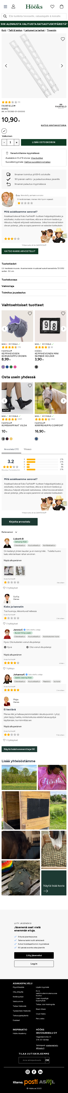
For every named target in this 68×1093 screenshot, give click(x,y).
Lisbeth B (18, 539)
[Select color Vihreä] (11, 366)
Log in (34, 963)
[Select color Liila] (3, 366)
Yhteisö (27, 449)
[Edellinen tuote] (4, 329)
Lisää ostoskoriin (43, 142)
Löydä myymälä (42, 987)
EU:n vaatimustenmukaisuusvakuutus (46, 993)
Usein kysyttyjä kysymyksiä (42, 999)
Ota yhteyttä (18, 992)
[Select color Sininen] (7, 366)
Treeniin (51, 30)
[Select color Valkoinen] (4, 131)
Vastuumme (18, 1001)
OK (47, 1060)
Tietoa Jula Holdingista (45, 1004)
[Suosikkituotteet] (52, 6)
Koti (4, 30)
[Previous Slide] (6, 66)
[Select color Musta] (36, 366)
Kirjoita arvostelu (19, 521)
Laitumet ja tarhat (35, 30)
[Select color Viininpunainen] (7, 438)
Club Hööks (41, 1014)
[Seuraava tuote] (63, 329)
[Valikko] (5, 7)
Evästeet (16, 1020)
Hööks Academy (19, 1033)
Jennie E (18, 629)
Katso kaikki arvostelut (19, 251)
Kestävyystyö (18, 997)
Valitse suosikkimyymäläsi (37, 162)
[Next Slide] (62, 66)
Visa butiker (37, 158)
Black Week (41, 1009)
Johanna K (19, 674)
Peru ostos (40, 1018)
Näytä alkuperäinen (13, 560)
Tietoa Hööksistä (19, 1006)
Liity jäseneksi (34, 955)
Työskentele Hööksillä (22, 1011)
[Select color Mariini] (36, 438)
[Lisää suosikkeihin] (63, 39)
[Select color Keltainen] (11, 438)
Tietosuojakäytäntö (20, 1015)
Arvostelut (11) (11, 449)
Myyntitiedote (18, 987)
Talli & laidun (15, 30)
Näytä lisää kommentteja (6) (19, 749)
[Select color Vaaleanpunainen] (15, 366)
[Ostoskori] (61, 6)
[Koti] (34, 6)
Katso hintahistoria (53, 125)
